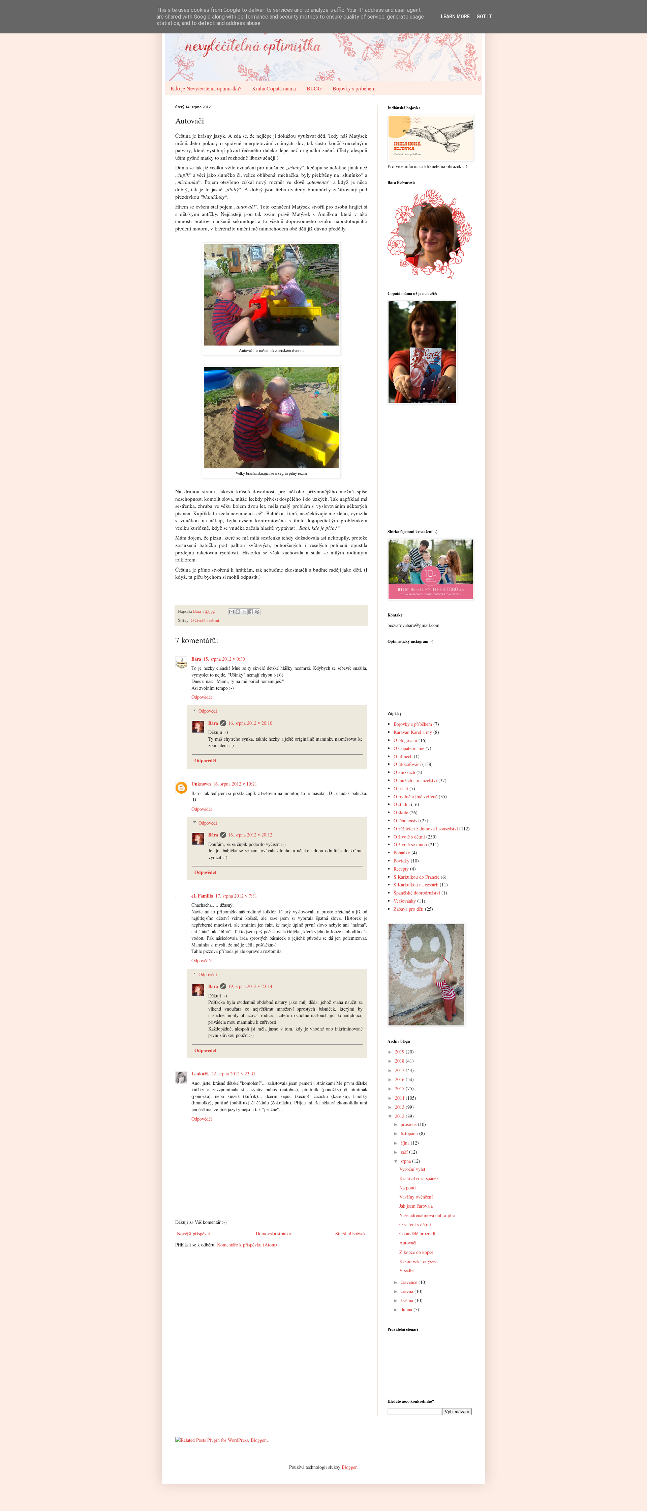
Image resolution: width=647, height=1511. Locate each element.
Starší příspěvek (350, 1233)
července (410, 1282)
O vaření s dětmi (415, 1224)
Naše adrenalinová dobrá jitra (427, 1215)
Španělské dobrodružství (417, 892)
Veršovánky (405, 901)
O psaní (401, 788)
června (407, 1291)
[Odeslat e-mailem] (231, 611)
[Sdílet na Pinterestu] (257, 611)
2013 (400, 1107)
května (407, 1300)
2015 (400, 1088)
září (405, 1152)
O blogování (405, 740)
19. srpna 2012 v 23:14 (250, 986)
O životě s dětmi (205, 620)
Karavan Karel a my (413, 732)
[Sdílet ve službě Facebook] (250, 611)
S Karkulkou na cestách (416, 884)
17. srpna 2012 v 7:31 (236, 895)
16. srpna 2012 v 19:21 (235, 783)
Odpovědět (201, 697)
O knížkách (404, 772)
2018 (400, 1060)
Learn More (455, 16)
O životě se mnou (410, 844)
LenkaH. (200, 1073)
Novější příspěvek (194, 1233)
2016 (400, 1079)
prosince (409, 1124)
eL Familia (202, 895)
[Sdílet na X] (244, 611)
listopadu (410, 1133)
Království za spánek (419, 1178)
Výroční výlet (412, 1169)
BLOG (314, 88)
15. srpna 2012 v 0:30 (224, 659)
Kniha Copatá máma (274, 88)
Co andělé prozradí (417, 1233)
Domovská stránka (273, 1233)
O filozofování (407, 764)
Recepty (401, 869)
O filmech (403, 756)
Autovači (408, 1242)
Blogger (349, 1467)
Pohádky (402, 852)
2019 (400, 1051)
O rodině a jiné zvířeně (415, 796)
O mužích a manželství (415, 780)
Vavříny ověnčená (416, 1196)
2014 (400, 1098)
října (406, 1142)
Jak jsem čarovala (416, 1206)
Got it (484, 16)
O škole (401, 812)
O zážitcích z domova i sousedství (426, 828)
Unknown (201, 783)
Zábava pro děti (409, 909)
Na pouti (407, 1187)
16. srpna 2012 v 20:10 (250, 723)
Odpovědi (207, 711)
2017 (400, 1070)
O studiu (402, 804)
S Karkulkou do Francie (416, 877)
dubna (407, 1309)
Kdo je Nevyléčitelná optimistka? (206, 88)
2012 (400, 1116)
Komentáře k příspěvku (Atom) (247, 1244)
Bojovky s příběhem (354, 88)
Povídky (401, 860)
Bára (196, 658)
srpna (406, 1161)
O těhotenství (406, 820)
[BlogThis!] (238, 611)
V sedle (406, 1270)
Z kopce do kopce (416, 1252)
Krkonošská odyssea (418, 1261)
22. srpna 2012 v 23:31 (233, 1073)
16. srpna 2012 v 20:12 (250, 834)
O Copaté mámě (409, 748)
